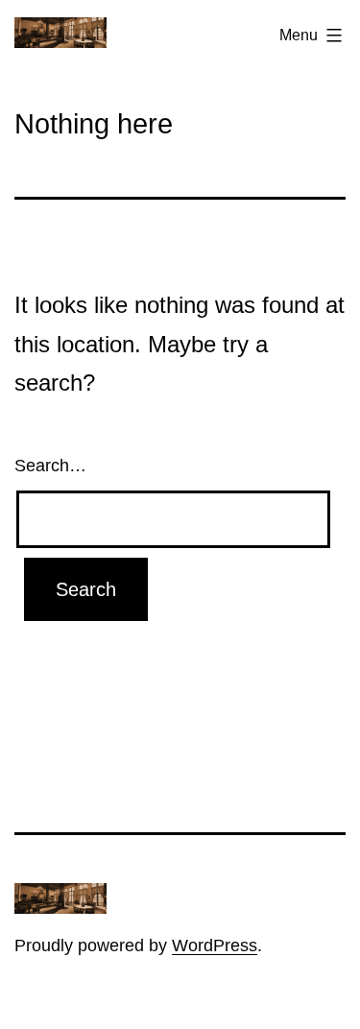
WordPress (214, 945)
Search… (50, 465)
